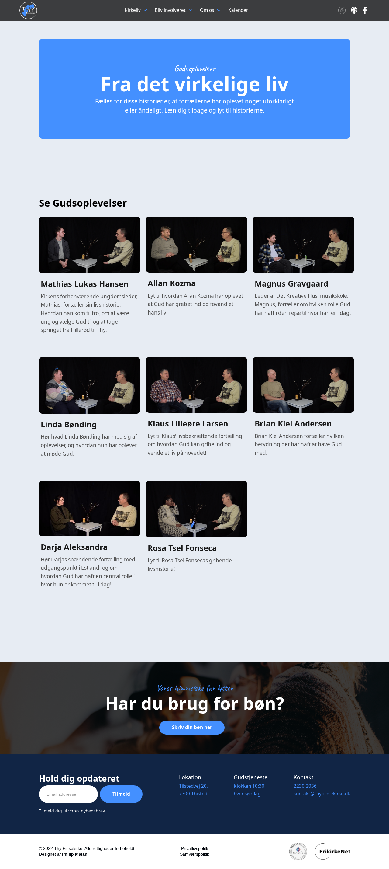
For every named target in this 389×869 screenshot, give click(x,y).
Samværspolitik (194, 854)
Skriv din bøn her (192, 727)
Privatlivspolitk (194, 848)
